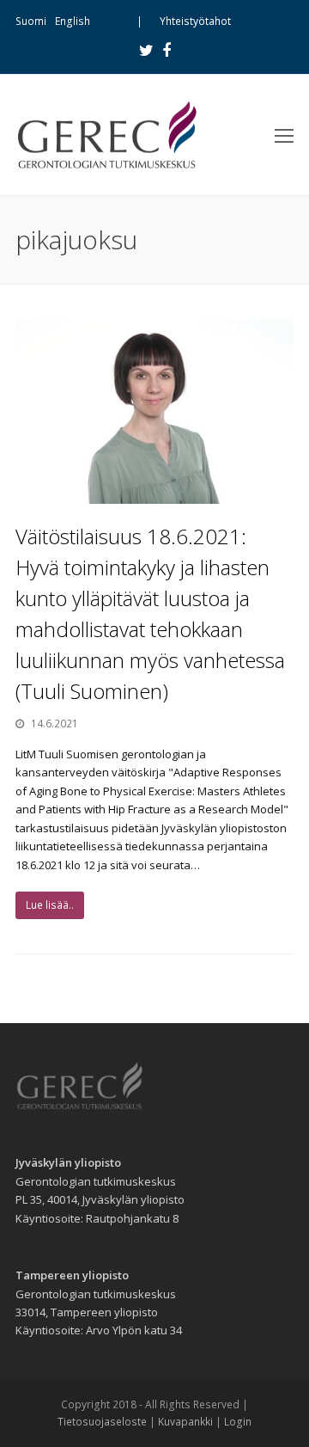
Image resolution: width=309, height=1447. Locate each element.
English (72, 21)
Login (237, 1421)
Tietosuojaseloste (102, 1421)
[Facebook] (166, 50)
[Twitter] (146, 50)
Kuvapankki (185, 1421)
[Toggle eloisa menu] (284, 135)
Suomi (30, 21)
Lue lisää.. (50, 905)
